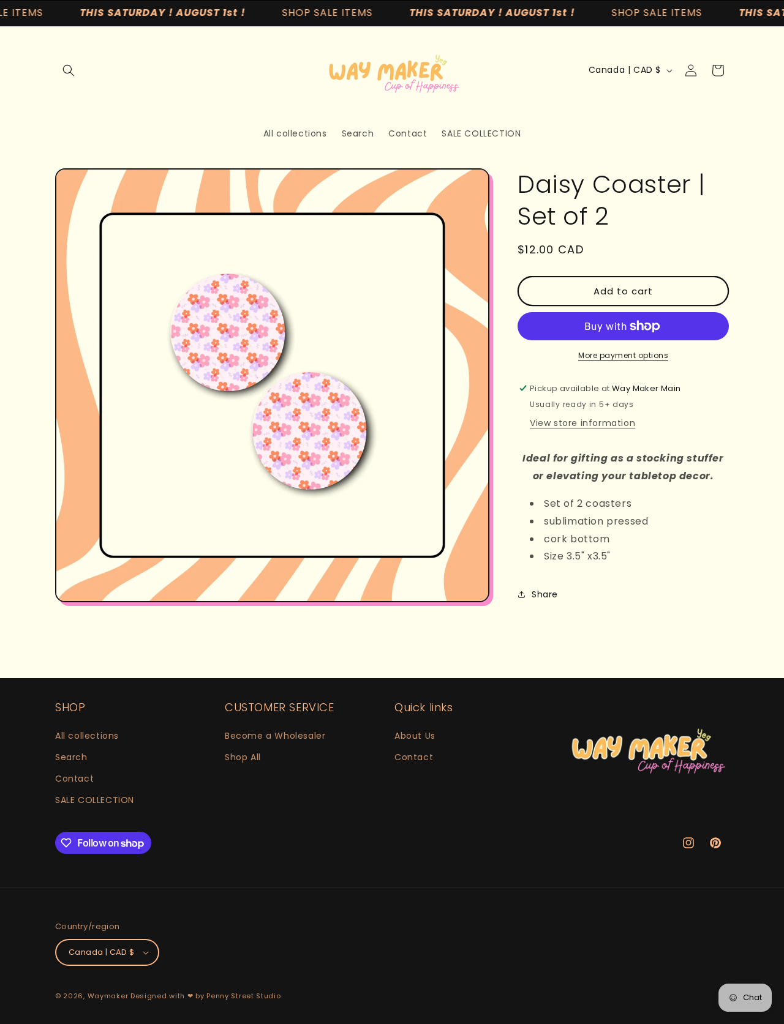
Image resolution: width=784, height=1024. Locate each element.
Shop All (243, 757)
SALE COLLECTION (94, 800)
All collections (87, 736)
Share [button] (545, 594)
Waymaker (108, 996)
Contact (74, 778)
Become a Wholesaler (275, 736)
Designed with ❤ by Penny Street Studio (205, 996)
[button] (68, 70)
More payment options (623, 355)
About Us (414, 736)
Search (71, 757)
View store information (582, 423)
